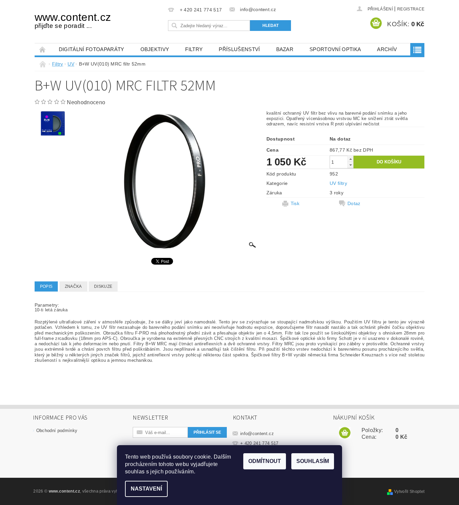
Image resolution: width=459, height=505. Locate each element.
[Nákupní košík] (344, 433)
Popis (46, 286)
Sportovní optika (335, 49)
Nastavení (146, 489)
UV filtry (338, 183)
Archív (387, 49)
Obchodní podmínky (56, 430)
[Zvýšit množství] (350, 159)
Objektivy (154, 49)
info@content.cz (257, 433)
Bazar (285, 49)
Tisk (295, 203)
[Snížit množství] (350, 165)
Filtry (194, 49)
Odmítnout (264, 461)
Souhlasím (312, 461)
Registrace (410, 9)
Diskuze (103, 286)
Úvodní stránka (43, 49)
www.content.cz (73, 20)
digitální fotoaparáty (91, 49)
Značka (73, 286)
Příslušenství (239, 49)
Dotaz (354, 203)
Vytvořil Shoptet (409, 491)
